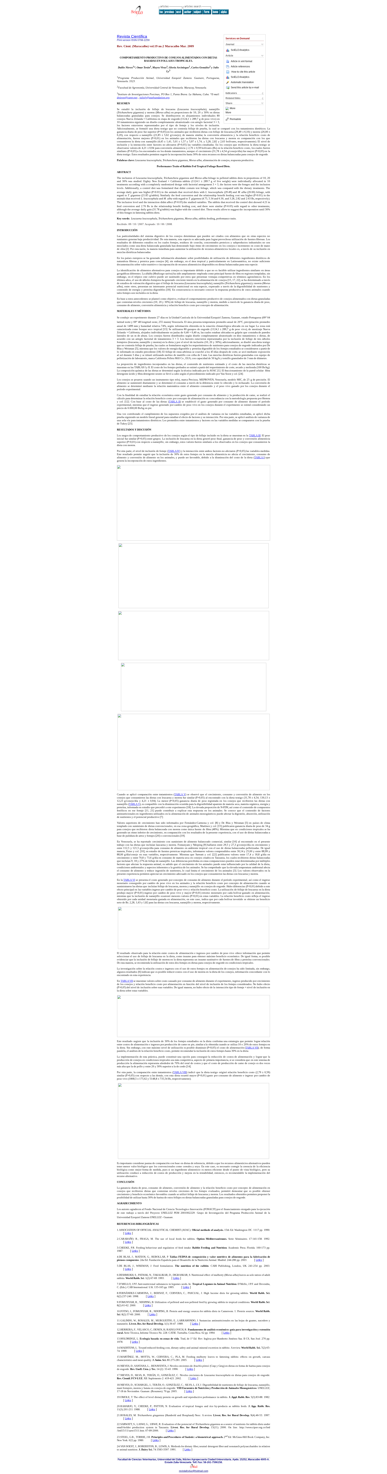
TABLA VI (129, 879)
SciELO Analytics (240, 50)
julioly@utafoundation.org (154, 97)
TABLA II (174, 401)
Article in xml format (241, 61)
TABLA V (179, 794)
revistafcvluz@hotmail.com (193, 1471)
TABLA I (259, 457)
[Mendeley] (228, 108)
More (232, 108)
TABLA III (255, 435)
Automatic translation (242, 82)
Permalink (235, 119)
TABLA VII (127, 980)
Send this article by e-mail (245, 87)
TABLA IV (174, 450)
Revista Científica (132, 36)
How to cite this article (243, 71)
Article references (240, 66)
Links (128, 1233)
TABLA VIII (180, 1072)
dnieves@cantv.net (127, 97)
